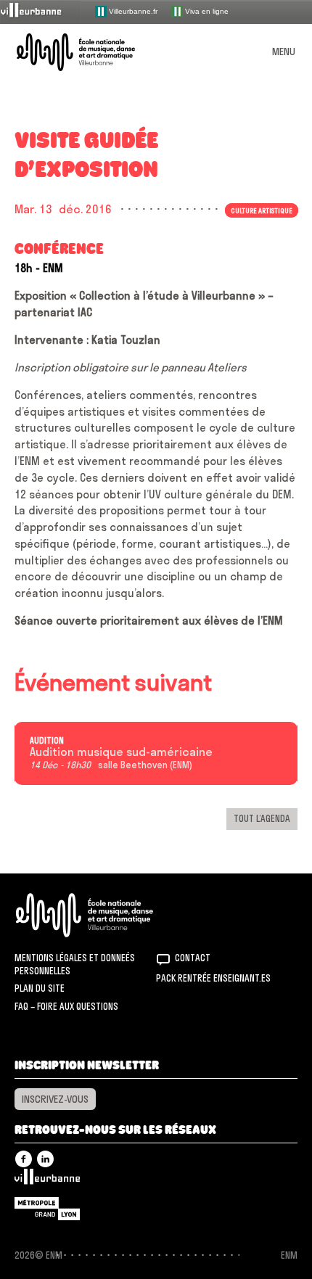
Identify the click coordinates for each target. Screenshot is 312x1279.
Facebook (24, 1159)
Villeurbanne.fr (132, 11)
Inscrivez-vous (55, 1099)
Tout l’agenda (262, 818)
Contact (192, 957)
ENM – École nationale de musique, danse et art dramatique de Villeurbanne (93, 52)
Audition (47, 741)
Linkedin (45, 1159)
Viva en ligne (206, 11)
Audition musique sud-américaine (121, 752)
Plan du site (40, 988)
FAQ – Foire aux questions (66, 1006)
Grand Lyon (47, 1208)
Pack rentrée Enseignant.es (213, 978)
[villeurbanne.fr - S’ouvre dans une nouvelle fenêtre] (40, 11)
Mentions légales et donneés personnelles (75, 964)
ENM (103, 915)
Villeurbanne (47, 1180)
